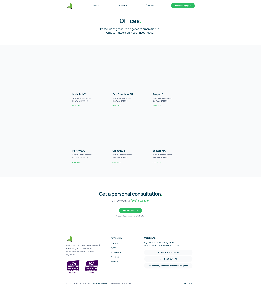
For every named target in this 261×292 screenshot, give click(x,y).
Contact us (76, 106)
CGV (106, 283)
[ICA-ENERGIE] (91, 260)
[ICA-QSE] (73, 260)
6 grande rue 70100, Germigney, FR (159, 242)
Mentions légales (98, 283)
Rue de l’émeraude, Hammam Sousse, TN (161, 245)
